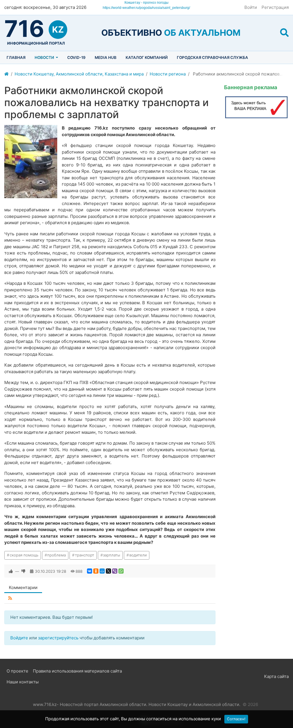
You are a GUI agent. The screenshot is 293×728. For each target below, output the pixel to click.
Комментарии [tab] (23, 587)
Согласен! (236, 719)
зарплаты (111, 555)
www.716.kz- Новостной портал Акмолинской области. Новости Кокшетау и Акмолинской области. (136, 704)
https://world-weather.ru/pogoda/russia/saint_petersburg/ (146, 8)
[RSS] (10, 598)
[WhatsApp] (121, 571)
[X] (108, 571)
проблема (56, 555)
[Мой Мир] (102, 571)
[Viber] (114, 571)
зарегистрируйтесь (58, 638)
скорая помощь (24, 555)
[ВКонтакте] (89, 571)
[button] (284, 32)
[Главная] (6, 74)
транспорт (84, 555)
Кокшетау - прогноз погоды (146, 3)
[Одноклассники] (95, 571)
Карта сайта (276, 676)
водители (138, 555)
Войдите (19, 638)
